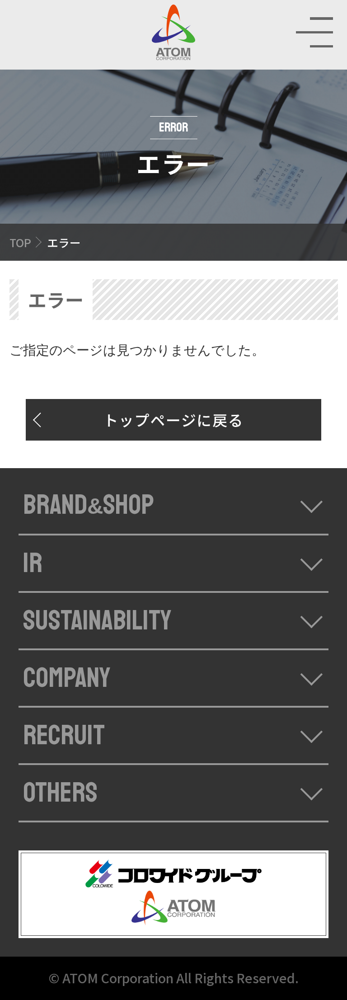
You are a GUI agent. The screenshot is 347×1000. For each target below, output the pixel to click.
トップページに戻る (173, 419)
